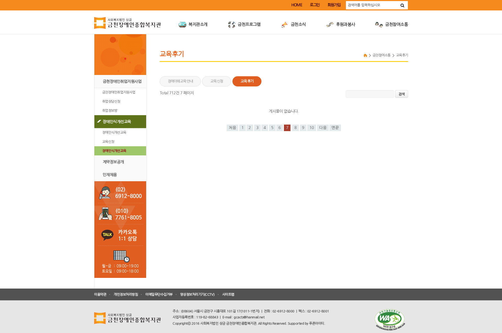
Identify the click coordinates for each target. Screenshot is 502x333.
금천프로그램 (249, 24)
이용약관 (100, 294)
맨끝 (335, 128)
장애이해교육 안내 (180, 81)
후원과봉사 (345, 24)
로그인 (315, 5)
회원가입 (334, 5)
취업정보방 (109, 110)
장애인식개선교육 (117, 122)
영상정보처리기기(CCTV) (197, 294)
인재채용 (110, 175)
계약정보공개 (113, 162)
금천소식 (298, 24)
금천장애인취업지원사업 (122, 81)
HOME (296, 5)
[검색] (402, 5)
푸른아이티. (317, 323)
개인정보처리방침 (126, 294)
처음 (232, 128)
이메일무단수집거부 (159, 294)
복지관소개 (198, 24)
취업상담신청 (111, 101)
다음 (323, 128)
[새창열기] (389, 319)
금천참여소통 (396, 24)
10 (311, 128)
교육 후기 (247, 81)
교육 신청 (216, 81)
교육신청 (108, 141)
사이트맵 (228, 294)
